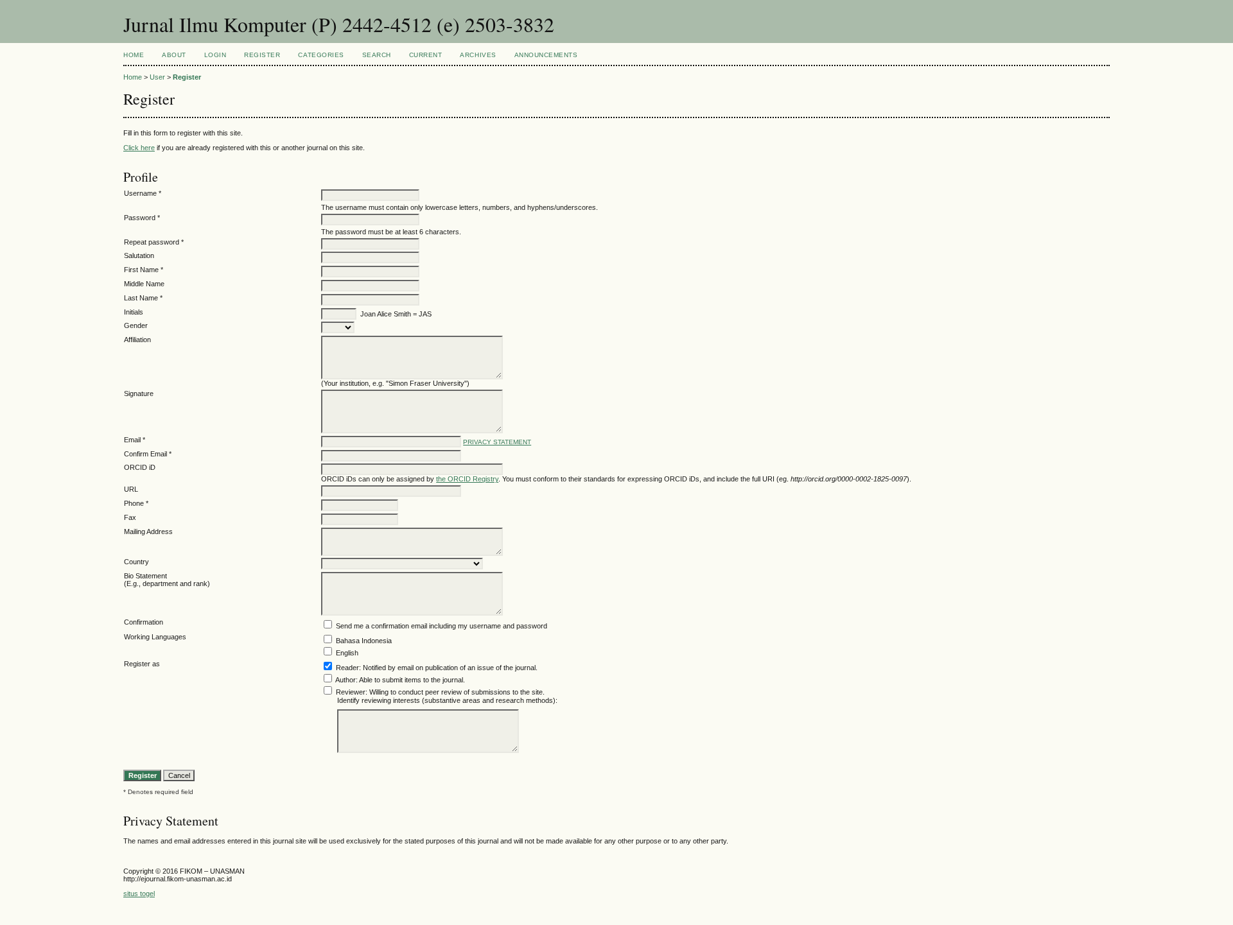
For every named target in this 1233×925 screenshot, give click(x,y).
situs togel (139, 893)
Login (215, 54)
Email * (134, 440)
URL (131, 489)
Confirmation (143, 622)
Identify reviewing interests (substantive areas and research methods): (447, 700)
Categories (321, 54)
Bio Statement (145, 576)
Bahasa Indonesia (364, 640)
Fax (130, 517)
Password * (142, 217)
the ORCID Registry (467, 479)
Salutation (139, 255)
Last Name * (143, 298)
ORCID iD (139, 467)
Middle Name (144, 284)
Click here (139, 147)
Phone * (136, 503)
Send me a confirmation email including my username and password (441, 626)
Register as (142, 664)
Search (376, 54)
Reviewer (350, 692)
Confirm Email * (147, 454)
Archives (478, 54)
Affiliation (137, 339)
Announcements (546, 54)
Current (425, 54)
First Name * (143, 269)
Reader (347, 667)
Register (262, 54)
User (157, 77)
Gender (136, 325)
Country (136, 562)
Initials (133, 312)
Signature (138, 393)
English (347, 653)
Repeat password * (154, 242)
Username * (142, 193)
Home (133, 54)
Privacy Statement (497, 441)
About (174, 54)
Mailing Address (148, 531)
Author (345, 680)
